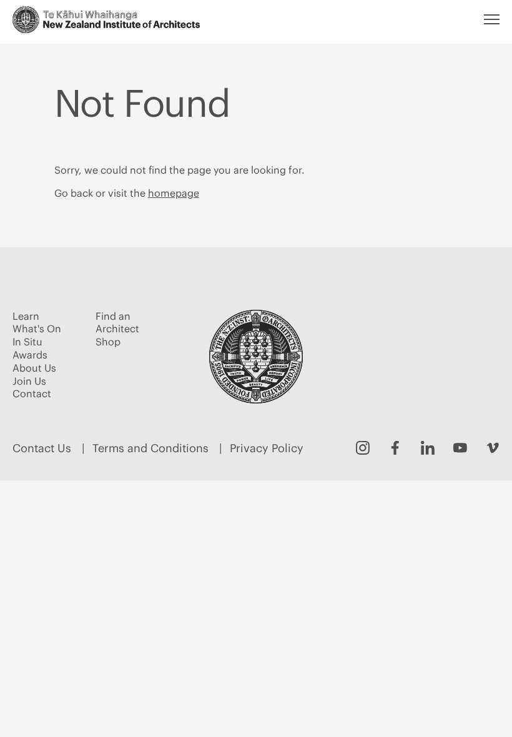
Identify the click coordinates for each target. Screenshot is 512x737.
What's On (36, 328)
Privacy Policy (266, 448)
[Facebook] (395, 448)
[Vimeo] (493, 448)
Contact (31, 393)
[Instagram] (363, 448)
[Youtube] (460, 448)
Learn (25, 316)
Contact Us (41, 448)
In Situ (27, 341)
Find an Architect (117, 322)
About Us (34, 368)
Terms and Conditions (150, 448)
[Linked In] (428, 448)
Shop (108, 341)
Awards (29, 355)
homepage (173, 193)
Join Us (29, 381)
